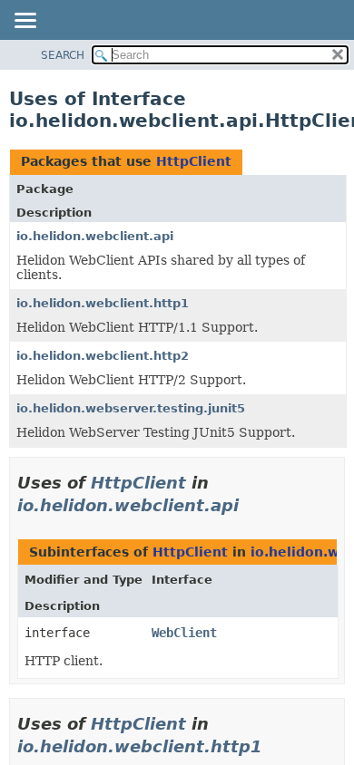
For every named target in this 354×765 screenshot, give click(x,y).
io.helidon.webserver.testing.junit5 (130, 408)
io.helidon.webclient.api (94, 236)
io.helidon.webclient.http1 (102, 303)
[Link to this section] (251, 505)
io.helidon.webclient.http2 (102, 356)
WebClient (184, 632)
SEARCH (62, 55)
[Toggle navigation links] (24, 21)
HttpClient (193, 161)
